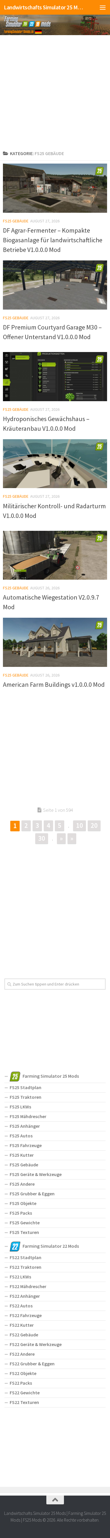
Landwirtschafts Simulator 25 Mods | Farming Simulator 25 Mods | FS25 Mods (43, 7)
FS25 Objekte (23, 1203)
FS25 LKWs (20, 1107)
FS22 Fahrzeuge (26, 1315)
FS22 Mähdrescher (28, 1286)
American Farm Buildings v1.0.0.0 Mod (54, 684)
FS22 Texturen (24, 1402)
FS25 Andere (22, 1184)
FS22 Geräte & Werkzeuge (36, 1344)
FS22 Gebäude (24, 1335)
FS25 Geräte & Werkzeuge (36, 1174)
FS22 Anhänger (25, 1296)
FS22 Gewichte (25, 1392)
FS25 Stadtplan (25, 1087)
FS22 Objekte (23, 1373)
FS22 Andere (22, 1354)
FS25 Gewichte (25, 1222)
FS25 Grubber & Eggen (32, 1194)
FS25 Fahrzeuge (26, 1145)
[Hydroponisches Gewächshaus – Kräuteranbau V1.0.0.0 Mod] (55, 376)
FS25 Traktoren (25, 1097)
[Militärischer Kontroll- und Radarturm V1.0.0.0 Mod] (55, 463)
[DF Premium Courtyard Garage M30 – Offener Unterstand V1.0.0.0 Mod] (55, 285)
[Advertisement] (55, 91)
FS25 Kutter (22, 1155)
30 (41, 838)
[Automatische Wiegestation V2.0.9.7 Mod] (55, 555)
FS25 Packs (21, 1213)
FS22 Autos (21, 1306)
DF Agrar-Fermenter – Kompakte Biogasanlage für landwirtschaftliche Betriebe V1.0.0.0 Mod (52, 240)
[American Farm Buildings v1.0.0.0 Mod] (55, 642)
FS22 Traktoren (25, 1267)
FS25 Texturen (24, 1232)
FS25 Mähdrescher (28, 1116)
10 (79, 825)
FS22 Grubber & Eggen (32, 1364)
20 (94, 825)
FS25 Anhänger (25, 1126)
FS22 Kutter (22, 1325)
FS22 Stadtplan (25, 1257)
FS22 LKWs (20, 1277)
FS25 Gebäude (15, 221)
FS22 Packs (21, 1383)
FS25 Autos (21, 1136)
